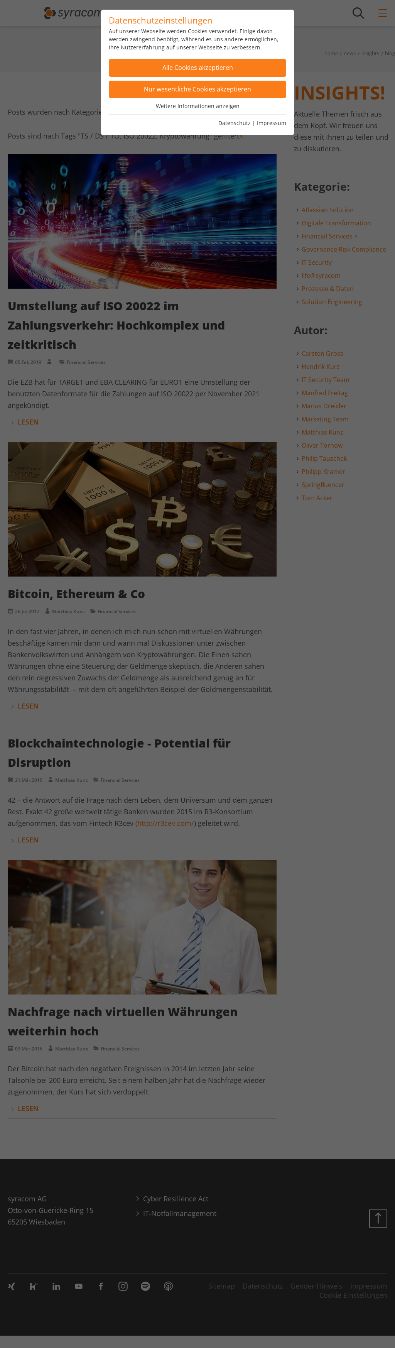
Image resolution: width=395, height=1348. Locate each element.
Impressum (271, 123)
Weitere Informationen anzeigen (198, 106)
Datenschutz (234, 123)
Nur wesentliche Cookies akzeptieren (197, 89)
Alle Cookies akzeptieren (197, 67)
